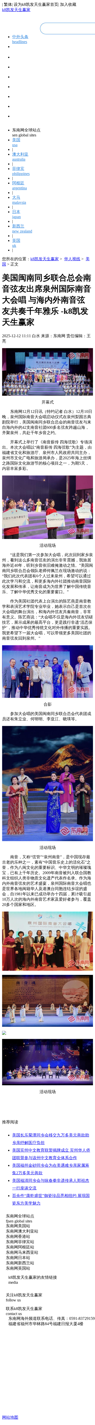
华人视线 (72, 259)
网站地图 (10, 1417)
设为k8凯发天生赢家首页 (36, 4)
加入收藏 (68, 4)
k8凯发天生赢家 (16, 10)
